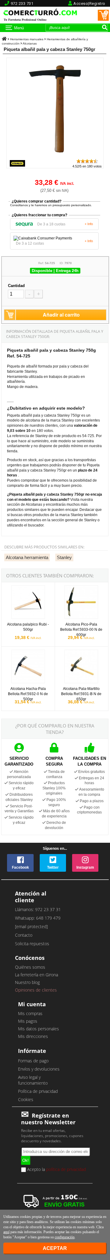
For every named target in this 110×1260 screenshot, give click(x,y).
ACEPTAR (55, 1248)
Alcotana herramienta (27, 557)
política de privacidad (66, 1169)
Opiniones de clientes (36, 990)
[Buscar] (104, 27)
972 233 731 (22, 3)
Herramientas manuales (26, 39)
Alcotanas (30, 43)
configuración (65, 1237)
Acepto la (56, 1169)
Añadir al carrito (61, 314)
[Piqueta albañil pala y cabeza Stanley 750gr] (56, 155)
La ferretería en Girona (36, 975)
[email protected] (31, 926)
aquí (6, 1232)
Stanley (64, 557)
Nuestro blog (27, 982)
